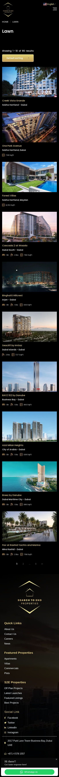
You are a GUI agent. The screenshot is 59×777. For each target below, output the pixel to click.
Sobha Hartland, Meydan (15, 200)
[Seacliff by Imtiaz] (29, 327)
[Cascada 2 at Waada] (29, 227)
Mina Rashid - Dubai (12, 549)
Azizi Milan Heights (12, 445)
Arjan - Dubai (9, 299)
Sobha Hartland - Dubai (14, 104)
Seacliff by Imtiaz (12, 345)
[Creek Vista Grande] (29, 82)
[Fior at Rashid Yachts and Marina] (29, 526)
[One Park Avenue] (29, 127)
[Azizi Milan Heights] (29, 426)
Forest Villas (9, 195)
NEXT (42, 564)
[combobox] (18, 58)
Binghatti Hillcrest (12, 295)
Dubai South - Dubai (12, 249)
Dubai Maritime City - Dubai (16, 499)
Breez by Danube (11, 495)
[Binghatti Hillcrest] (29, 277)
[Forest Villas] (29, 177)
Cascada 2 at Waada (14, 245)
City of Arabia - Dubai (13, 449)
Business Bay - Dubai (13, 399)
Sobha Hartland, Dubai (14, 150)
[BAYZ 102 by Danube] (29, 377)
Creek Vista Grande (13, 100)
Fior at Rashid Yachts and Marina (21, 545)
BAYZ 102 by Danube (13, 395)
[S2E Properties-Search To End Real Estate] (8, 9)
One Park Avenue (12, 145)
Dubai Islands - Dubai (13, 349)
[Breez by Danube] (29, 476)
